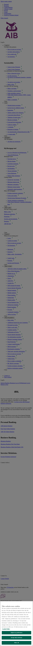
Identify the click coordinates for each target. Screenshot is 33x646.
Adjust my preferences (16, 632)
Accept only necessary (16, 637)
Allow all (16, 642)
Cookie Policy (6, 629)
